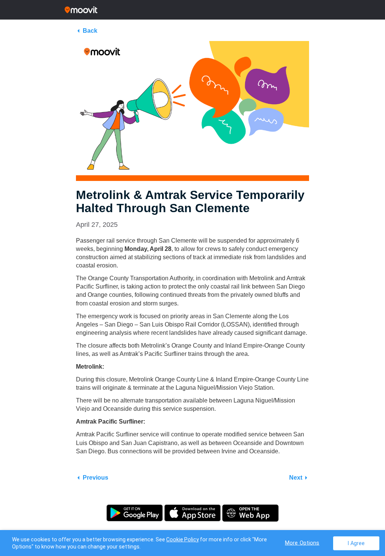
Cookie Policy (182, 539)
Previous (95, 477)
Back (90, 30)
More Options (302, 542)
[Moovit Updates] (192, 10)
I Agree (356, 543)
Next (295, 477)
